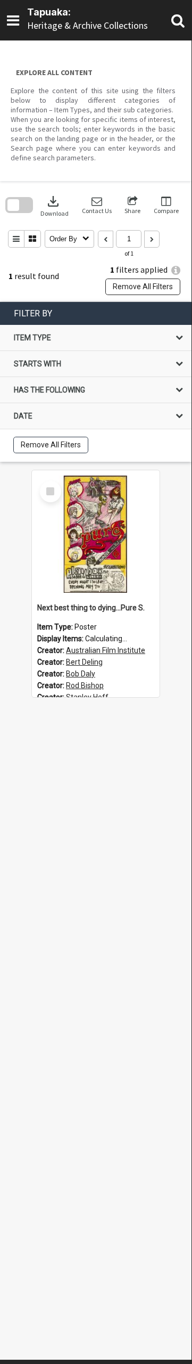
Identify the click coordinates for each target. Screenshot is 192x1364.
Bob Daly (80, 673)
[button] (97, 205)
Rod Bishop (85, 685)
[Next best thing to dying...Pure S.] (95, 534)
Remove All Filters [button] (143, 286)
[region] (95, 382)
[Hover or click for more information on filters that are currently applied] (175, 270)
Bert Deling (84, 662)
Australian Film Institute (105, 650)
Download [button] (54, 205)
